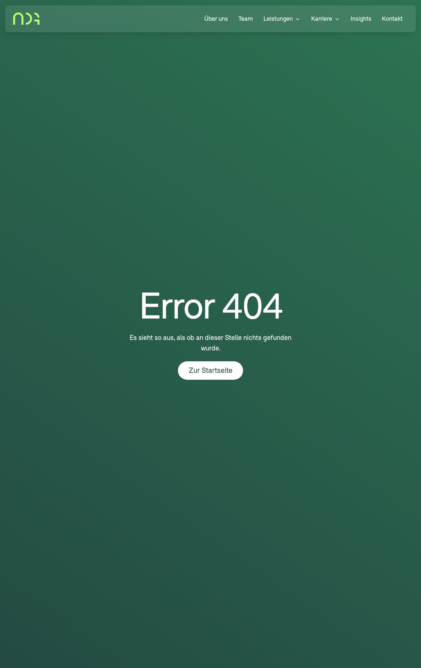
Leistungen (278, 18)
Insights (361, 18)
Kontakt (392, 18)
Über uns (216, 18)
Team (245, 18)
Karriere (321, 18)
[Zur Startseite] (26, 19)
